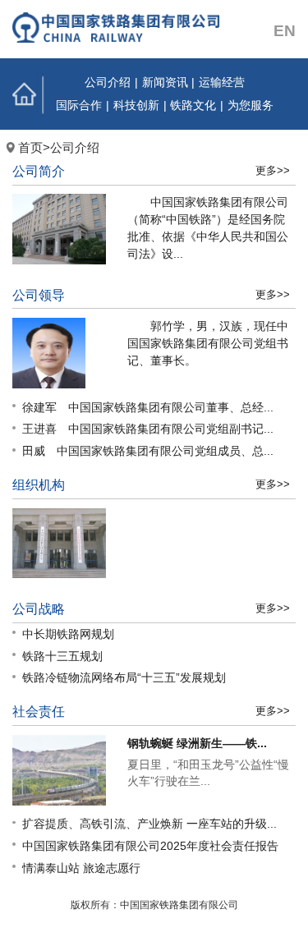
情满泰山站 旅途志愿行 (81, 868)
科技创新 (136, 105)
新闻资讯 (165, 82)
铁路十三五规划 (62, 656)
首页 (30, 94)
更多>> (272, 170)
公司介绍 (108, 82)
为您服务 (251, 105)
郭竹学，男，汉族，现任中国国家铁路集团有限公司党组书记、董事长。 (207, 343)
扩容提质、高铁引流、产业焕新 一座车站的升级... (149, 823)
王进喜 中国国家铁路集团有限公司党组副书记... (148, 428)
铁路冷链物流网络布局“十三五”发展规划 (124, 677)
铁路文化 (193, 105)
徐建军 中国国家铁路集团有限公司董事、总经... (148, 407)
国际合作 (79, 105)
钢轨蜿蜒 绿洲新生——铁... (197, 743)
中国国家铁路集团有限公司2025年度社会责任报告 (150, 845)
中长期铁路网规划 (68, 633)
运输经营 (222, 82)
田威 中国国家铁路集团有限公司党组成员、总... (148, 450)
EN (285, 30)
